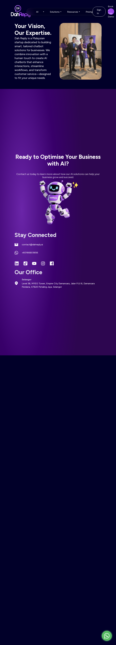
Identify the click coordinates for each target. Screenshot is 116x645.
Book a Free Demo (111, 11)
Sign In (99, 11)
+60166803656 (30, 252)
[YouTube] (34, 263)
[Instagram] (43, 263)
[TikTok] (25, 263)
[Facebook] (52, 263)
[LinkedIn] (17, 263)
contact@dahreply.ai (32, 244)
